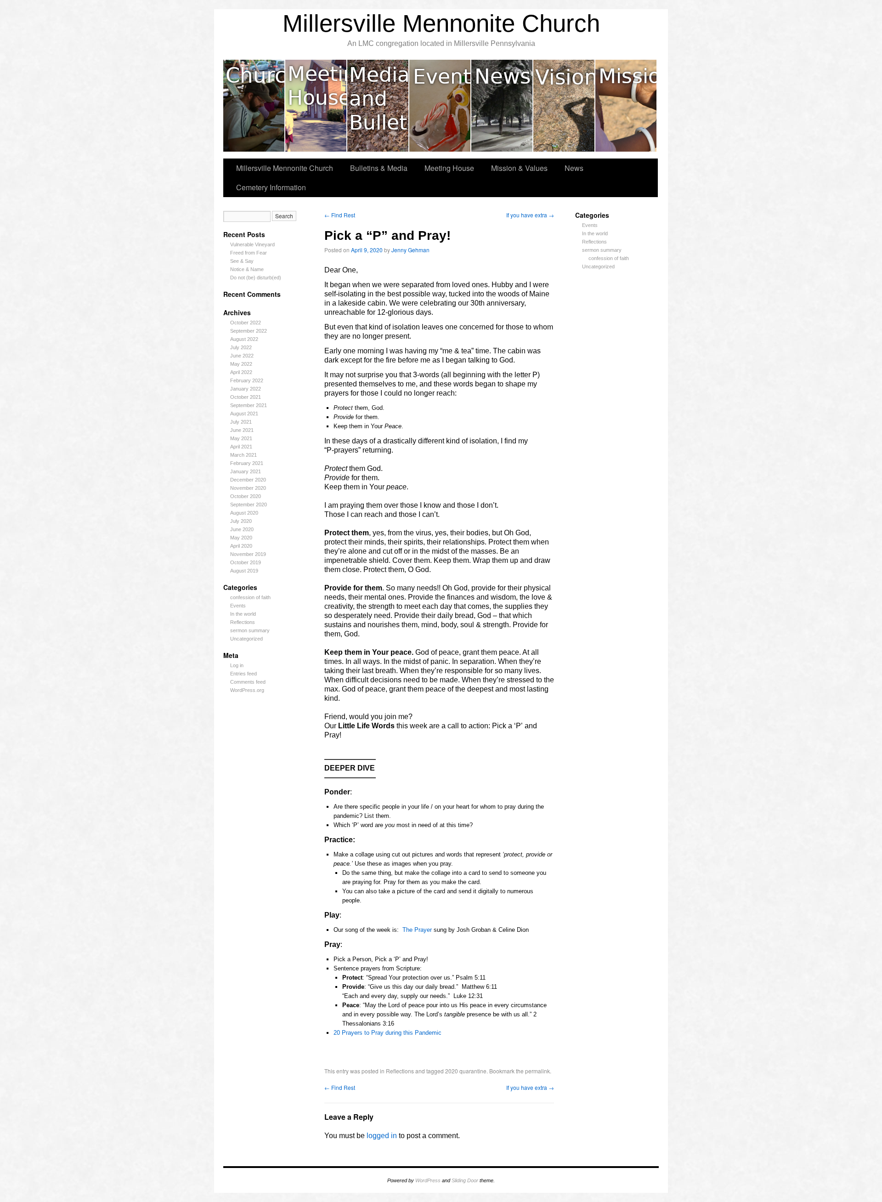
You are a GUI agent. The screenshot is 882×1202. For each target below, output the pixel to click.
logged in (382, 1136)
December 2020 (248, 479)
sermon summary (250, 630)
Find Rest (339, 215)
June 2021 (242, 430)
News (502, 106)
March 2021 (243, 455)
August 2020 (244, 513)
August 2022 (244, 339)
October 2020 (245, 496)
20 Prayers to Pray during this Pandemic (387, 1032)
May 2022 (241, 364)
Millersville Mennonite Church (441, 23)
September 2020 (248, 504)
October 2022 (245, 322)
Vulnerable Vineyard (252, 244)
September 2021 (248, 405)
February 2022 (246, 380)
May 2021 (241, 438)
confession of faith (250, 597)
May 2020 (241, 537)
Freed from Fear (248, 252)
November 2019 (248, 554)
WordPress (428, 1180)
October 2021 (245, 397)
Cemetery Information (271, 187)
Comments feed (248, 682)
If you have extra (530, 215)
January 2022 (245, 388)
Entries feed (243, 673)
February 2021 (246, 463)
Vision (564, 106)
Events (440, 106)
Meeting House (316, 106)
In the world (243, 614)
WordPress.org (247, 690)
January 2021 (245, 471)
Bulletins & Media (378, 106)
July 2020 (241, 521)
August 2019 (244, 570)
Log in (236, 665)
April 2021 (241, 446)
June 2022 (242, 355)
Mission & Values (625, 106)
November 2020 (248, 488)
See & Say (242, 261)
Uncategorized (246, 638)
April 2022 (241, 372)
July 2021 (241, 422)
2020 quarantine (465, 1071)
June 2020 (242, 529)
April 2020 (241, 546)
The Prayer (417, 929)
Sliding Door (465, 1180)
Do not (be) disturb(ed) (255, 277)
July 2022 (241, 347)
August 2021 (244, 413)
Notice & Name (247, 269)
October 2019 (245, 562)
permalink (537, 1071)
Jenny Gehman (410, 250)
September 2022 (248, 331)
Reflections (242, 622)
